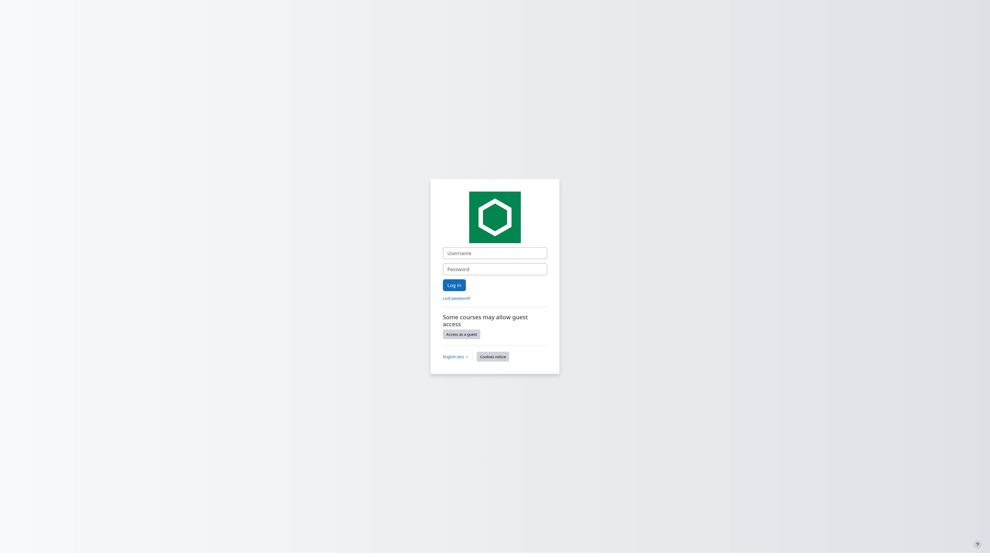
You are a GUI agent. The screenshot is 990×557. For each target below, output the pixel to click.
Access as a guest (461, 334)
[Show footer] (978, 544)
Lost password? (457, 298)
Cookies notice (493, 356)
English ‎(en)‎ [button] (454, 356)
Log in (454, 285)
